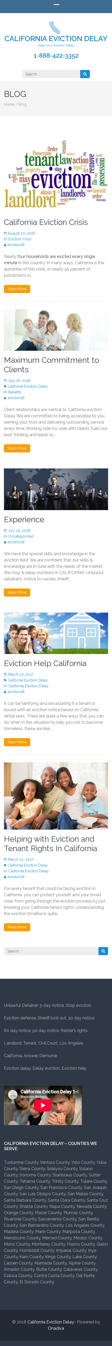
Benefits (15, 392)
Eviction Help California (45, 663)
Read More (17, 289)
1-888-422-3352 (56, 55)
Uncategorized (20, 536)
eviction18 (16, 245)
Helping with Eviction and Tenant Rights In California (50, 843)
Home (9, 104)
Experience (24, 519)
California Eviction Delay (56, 38)
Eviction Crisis (20, 239)
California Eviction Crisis (46, 222)
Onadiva (56, 1328)
